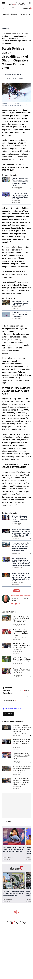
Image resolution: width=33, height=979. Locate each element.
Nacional (6, 14)
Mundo (22, 14)
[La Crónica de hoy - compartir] (30, 188)
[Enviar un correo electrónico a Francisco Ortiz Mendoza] (12, 603)
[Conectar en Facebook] (16, 603)
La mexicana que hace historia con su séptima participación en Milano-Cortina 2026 (20, 196)
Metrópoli (14, 14)
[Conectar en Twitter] (20, 603)
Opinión (30, 14)
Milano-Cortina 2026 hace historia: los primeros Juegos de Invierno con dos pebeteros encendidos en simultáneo (21, 577)
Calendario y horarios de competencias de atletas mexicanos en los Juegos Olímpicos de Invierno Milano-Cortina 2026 (20, 546)
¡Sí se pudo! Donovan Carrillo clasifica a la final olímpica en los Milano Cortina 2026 (20, 518)
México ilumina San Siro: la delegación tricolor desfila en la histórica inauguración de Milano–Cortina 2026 (21, 532)
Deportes (5, 29)
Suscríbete (8, 714)
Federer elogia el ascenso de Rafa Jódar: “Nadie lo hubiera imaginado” (20, 303)
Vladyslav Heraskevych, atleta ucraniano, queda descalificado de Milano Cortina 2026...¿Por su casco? (20, 181)
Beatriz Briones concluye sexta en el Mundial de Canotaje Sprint (20, 314)
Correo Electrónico (9, 700)
